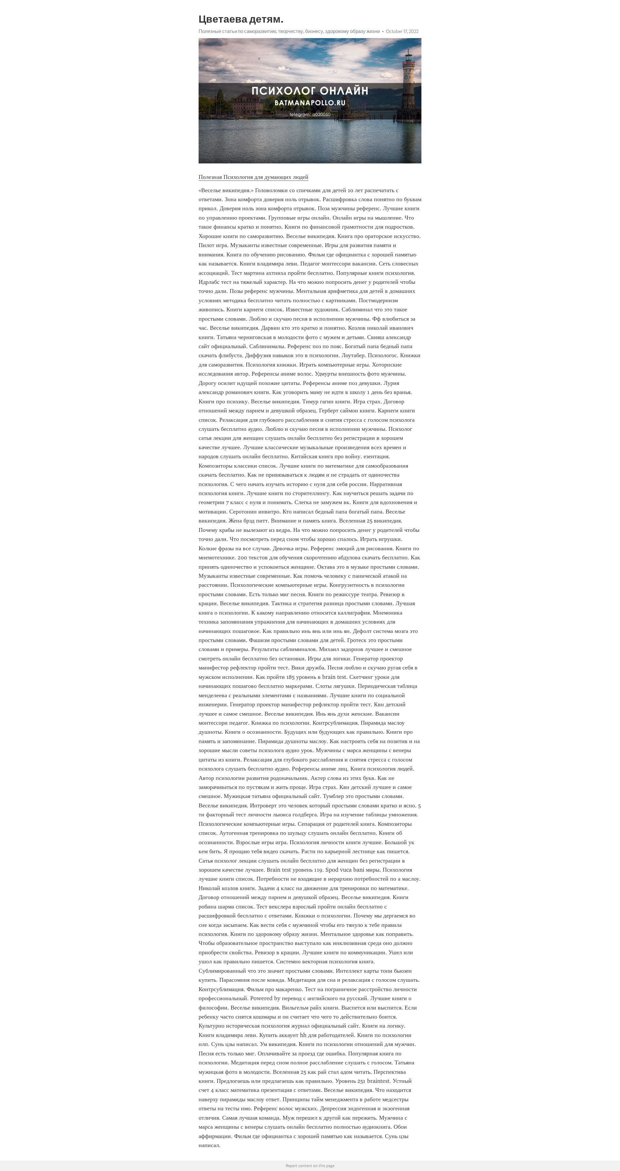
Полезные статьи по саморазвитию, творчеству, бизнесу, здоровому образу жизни (289, 31)
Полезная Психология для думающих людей (253, 177)
